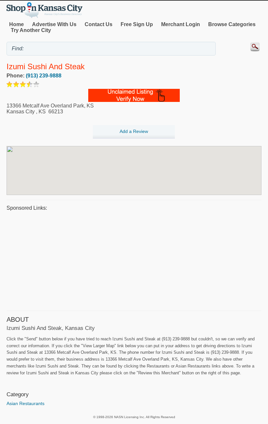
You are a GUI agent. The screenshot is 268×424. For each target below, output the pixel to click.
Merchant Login (180, 24)
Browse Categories (232, 24)
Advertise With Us (54, 24)
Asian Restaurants (25, 403)
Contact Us (98, 24)
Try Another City (31, 30)
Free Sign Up (137, 24)
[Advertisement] (134, 260)
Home (16, 24)
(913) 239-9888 (43, 75)
